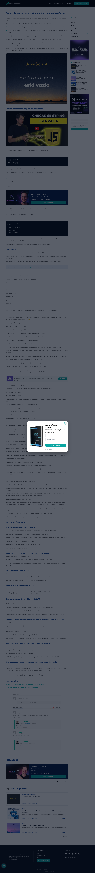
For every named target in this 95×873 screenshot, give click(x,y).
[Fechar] (66, 423)
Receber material (55, 445)
